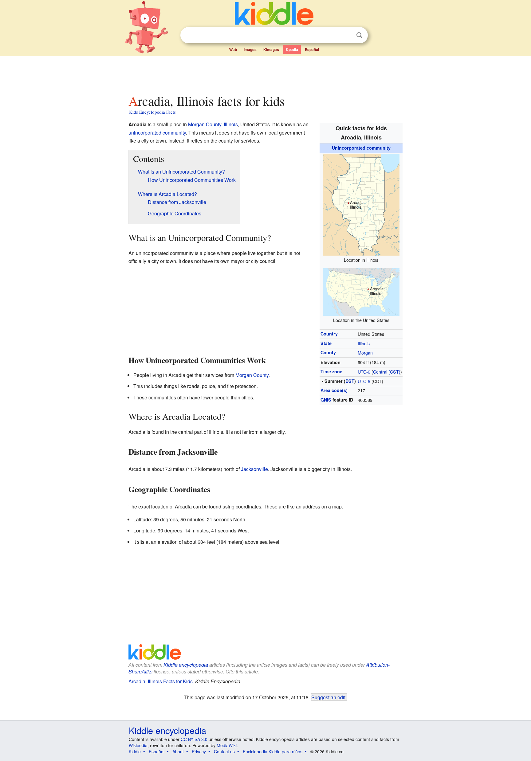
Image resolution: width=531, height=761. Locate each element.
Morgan (365, 352)
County (328, 352)
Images (250, 49)
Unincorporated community (361, 148)
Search (359, 35)
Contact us (224, 751)
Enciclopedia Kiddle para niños (272, 751)
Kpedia (292, 49)
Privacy (199, 751)
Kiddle (135, 751)
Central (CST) (386, 371)
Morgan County (204, 124)
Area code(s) (334, 390)
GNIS (326, 400)
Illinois (364, 343)
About (178, 751)
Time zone (331, 371)
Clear (346, 35)
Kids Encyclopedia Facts (152, 112)
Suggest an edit (328, 697)
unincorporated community (157, 132)
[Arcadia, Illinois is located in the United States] (361, 291)
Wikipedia (138, 745)
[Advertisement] (265, 73)
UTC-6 (364, 371)
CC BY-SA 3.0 (194, 739)
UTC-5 (364, 381)
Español (312, 49)
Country (329, 334)
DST (349, 381)
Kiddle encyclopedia (185, 664)
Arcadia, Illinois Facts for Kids (160, 681)
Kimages (271, 49)
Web (233, 49)
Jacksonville (254, 469)
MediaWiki (227, 745)
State (326, 343)
